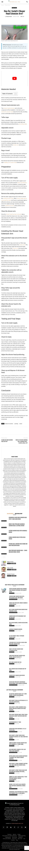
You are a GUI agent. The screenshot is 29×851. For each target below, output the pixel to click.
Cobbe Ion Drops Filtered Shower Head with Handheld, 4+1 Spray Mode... (18, 743)
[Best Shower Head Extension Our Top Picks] (3, 670)
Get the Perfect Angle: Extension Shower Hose (16, 636)
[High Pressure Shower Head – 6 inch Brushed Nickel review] (4, 552)
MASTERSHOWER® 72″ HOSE (15, 722)
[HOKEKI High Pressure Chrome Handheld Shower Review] (3, 604)
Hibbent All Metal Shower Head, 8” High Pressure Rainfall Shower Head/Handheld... (18, 778)
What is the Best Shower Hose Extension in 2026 (16, 649)
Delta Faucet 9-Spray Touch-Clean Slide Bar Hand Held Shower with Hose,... (18, 770)
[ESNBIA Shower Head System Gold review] (4, 539)
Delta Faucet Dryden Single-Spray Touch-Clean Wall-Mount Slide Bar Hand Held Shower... (18, 716)
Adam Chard (10, 561)
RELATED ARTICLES (10, 513)
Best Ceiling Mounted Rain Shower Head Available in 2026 (18, 610)
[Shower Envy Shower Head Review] (3, 677)
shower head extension (9, 108)
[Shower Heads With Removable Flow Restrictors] (4, 617)
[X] (13, 21)
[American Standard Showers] (3, 631)
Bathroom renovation (9, 423)
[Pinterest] (16, 21)
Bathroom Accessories (13, 599)
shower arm (16, 145)
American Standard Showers (15, 629)
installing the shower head (10, 162)
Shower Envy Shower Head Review (17, 675)
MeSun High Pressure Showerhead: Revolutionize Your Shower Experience (18, 682)
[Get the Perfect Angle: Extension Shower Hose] (4, 637)
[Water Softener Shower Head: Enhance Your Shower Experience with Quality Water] (3, 590)
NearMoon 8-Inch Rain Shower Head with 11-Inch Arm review (18, 518)
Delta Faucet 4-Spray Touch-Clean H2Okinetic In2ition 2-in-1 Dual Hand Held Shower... (18, 736)
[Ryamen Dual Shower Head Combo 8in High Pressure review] (4, 545)
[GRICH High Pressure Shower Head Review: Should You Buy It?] (3, 657)
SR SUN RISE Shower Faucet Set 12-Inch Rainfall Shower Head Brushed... (18, 694)
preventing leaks (23, 124)
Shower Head (7, 5)
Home (2, 5)
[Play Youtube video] (14, 78)
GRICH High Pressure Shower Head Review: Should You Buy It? (17, 656)
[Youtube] (25, 827)
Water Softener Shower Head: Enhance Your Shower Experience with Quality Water (18, 590)
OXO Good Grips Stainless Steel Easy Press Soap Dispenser (17, 750)
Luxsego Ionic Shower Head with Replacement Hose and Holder (16, 597)
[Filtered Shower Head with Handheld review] (4, 532)
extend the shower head (7, 111)
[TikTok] (18, 827)
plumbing (16, 423)
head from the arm (9, 205)
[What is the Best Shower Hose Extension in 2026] (4, 649)
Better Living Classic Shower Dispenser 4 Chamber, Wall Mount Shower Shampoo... (18, 757)
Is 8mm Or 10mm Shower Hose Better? (7, 440)
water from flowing (21, 182)
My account (14, 838)
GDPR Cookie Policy (21, 835)
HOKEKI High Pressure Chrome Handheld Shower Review (18, 603)
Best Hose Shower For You (15, 662)
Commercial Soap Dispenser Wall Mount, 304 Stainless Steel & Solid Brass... (18, 792)
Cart (24, 838)
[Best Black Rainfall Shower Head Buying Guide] (3, 624)
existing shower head (8, 198)
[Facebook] (10, 21)
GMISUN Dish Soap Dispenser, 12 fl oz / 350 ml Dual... (17, 729)
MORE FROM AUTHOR (18, 513)
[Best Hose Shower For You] (3, 663)
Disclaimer (9, 834)
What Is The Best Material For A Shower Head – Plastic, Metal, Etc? (22, 441)
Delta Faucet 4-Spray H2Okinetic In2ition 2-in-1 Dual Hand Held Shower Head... (18, 764)
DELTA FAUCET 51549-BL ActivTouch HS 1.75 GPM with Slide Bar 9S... (18, 701)
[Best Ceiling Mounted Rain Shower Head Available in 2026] (4, 611)
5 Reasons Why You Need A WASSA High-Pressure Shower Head (18, 643)
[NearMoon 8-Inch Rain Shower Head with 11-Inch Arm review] (4, 519)
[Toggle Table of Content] (14, 94)
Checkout (13, 840)
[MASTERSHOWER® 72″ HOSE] (4, 723)
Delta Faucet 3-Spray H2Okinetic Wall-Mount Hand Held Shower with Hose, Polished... (17, 708)
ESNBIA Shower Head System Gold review (17, 538)
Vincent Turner (9, 16)
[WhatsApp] (19, 21)
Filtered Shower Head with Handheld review (18, 531)
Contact (19, 834)
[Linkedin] (11, 827)
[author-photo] (14, 454)
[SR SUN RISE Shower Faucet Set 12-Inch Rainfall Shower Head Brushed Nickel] (4, 695)
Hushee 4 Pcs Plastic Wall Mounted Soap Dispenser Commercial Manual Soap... (17, 785)
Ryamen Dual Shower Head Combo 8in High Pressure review (18, 544)
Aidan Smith (10, 568)
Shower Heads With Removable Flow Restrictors (17, 616)
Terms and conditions (7, 838)
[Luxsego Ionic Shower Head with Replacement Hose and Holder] (3, 598)
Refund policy (14, 837)
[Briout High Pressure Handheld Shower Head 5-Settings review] (4, 525)
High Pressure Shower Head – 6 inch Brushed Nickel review (18, 551)
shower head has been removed (13, 214)
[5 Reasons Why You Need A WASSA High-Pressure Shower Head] (3, 644)
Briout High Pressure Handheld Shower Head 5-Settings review (17, 524)
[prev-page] (2, 557)
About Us (14, 834)
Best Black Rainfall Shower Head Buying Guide (18, 623)
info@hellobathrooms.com (17, 823)
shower (20, 423)
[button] (2, 2)
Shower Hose (12, 638)
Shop (17, 840)
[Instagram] (7, 827)
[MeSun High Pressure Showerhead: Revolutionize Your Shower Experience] (3, 683)
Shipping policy (8, 837)
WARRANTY (20, 837)
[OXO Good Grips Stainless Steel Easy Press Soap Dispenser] (4, 751)
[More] (22, 21)
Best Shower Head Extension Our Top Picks (17, 669)
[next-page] (4, 557)
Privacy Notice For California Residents (9, 835)
